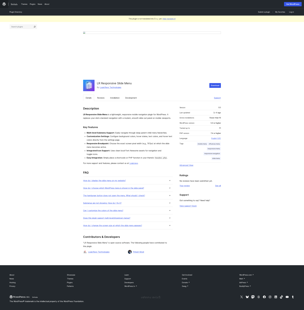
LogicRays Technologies (110, 87)
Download (215, 85)
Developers (129, 282)
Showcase (71, 275)
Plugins (70, 282)
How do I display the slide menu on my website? (104, 180)
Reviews (100, 98)
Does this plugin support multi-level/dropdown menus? (106, 218)
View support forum (188, 206)
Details (89, 98)
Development (131, 98)
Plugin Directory (16, 12)
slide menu (216, 158)
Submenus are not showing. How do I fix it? (102, 203)
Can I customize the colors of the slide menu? (103, 210)
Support (217, 98)
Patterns (70, 286)
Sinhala (35, 297)
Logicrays (133, 163)
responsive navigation (212, 153)
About (12, 275)
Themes (70, 279)
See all (218, 185)
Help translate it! (169, 19)
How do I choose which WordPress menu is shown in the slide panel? (113, 188)
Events (184, 279)
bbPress (243, 282)
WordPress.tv (130, 286)
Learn (126, 275)
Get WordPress (292, 4)
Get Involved (187, 275)
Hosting (13, 282)
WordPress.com (246, 275)
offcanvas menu (214, 144)
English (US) (216, 138)
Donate (186, 282)
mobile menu (202, 144)
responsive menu (214, 149)
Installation (115, 98)
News (12, 279)
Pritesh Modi (138, 252)
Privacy (12, 286)
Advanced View (186, 165)
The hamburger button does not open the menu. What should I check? (114, 195)
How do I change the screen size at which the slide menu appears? (112, 225)
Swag (185, 286)
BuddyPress (245, 286)
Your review (185, 185)
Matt (242, 279)
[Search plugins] (34, 26)
